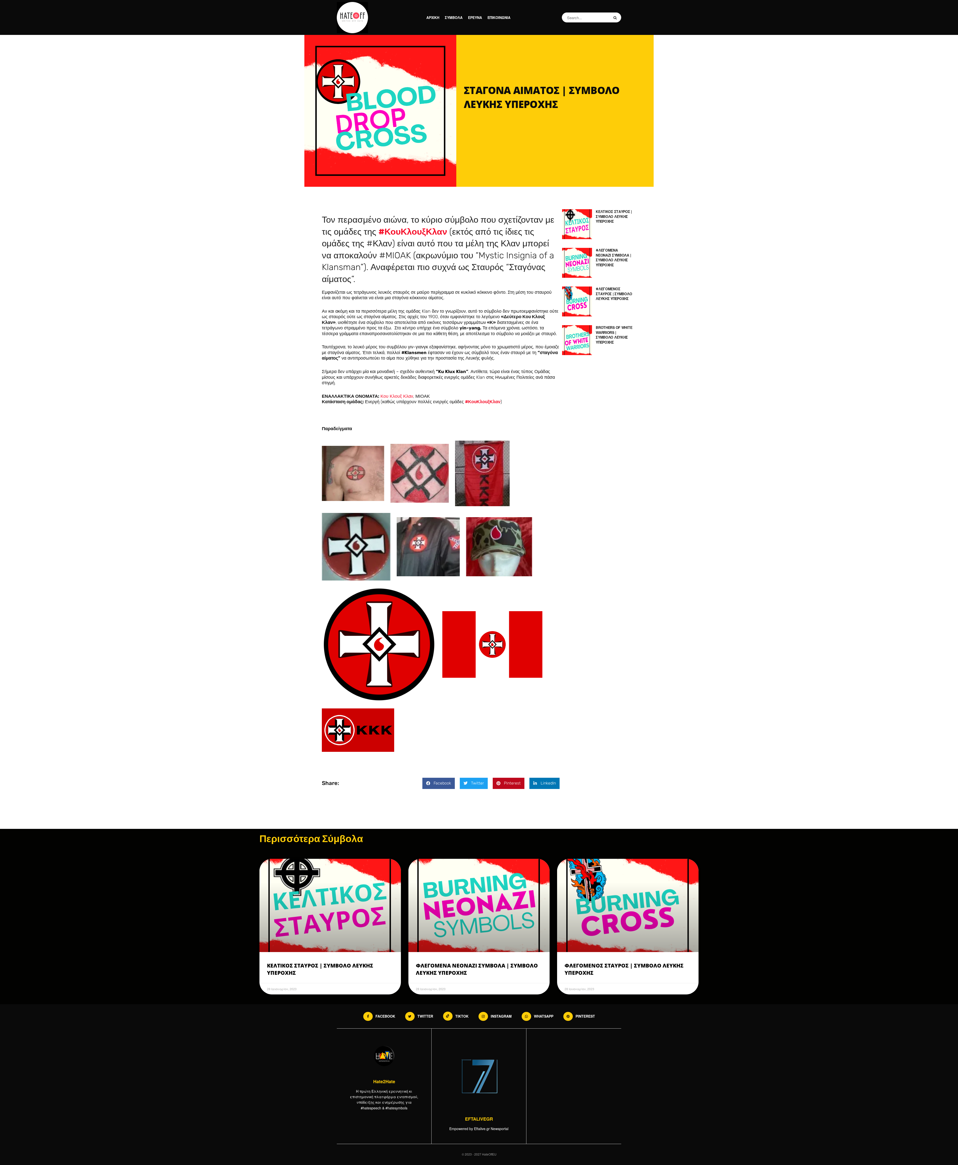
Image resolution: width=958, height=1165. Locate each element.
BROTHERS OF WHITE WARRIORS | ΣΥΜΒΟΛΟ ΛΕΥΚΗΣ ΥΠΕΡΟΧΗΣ (614, 335)
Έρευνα (475, 17)
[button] (438, 783)
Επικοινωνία (498, 17)
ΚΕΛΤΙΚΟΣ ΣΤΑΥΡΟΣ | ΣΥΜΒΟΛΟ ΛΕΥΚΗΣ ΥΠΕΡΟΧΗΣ (614, 216)
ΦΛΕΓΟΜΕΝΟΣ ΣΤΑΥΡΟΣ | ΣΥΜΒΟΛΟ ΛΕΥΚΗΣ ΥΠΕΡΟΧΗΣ (614, 293)
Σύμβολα (454, 17)
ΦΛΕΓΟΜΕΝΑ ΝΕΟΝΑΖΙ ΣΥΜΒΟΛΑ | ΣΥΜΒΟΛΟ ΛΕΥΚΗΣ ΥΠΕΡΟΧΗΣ (613, 257)
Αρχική (432, 17)
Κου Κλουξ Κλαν (396, 396)
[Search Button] (616, 17)
